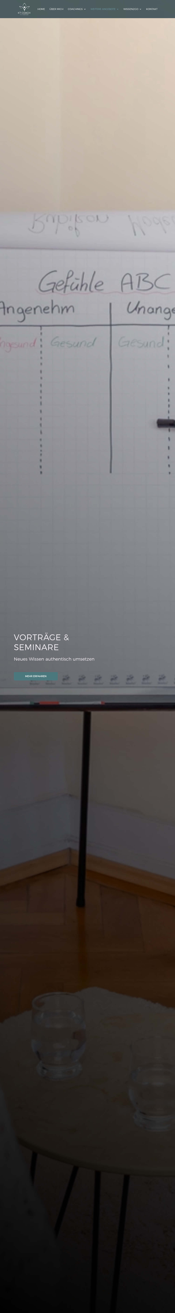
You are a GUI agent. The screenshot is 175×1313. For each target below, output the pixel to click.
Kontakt (152, 9)
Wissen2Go (130, 9)
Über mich (56, 9)
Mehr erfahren (35, 676)
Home (41, 9)
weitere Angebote (103, 9)
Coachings (75, 9)
